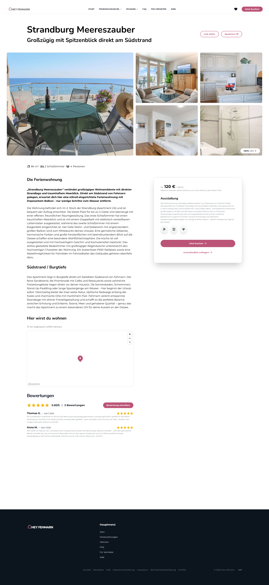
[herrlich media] (240, 570)
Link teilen (209, 34)
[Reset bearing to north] (130, 342)
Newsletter (98, 569)
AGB (108, 569)
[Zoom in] (130, 334)
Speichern (230, 34)
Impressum (142, 569)
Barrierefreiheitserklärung (163, 569)
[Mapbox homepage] (34, 384)
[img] (164, 229)
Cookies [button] (182, 569)
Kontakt (87, 569)
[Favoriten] (236, 9)
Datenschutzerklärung (124, 569)
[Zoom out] (130, 338)
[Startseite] (19, 9)
